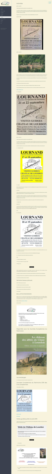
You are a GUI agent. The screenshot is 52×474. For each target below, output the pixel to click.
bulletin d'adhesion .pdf (19, 89)
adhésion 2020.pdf (24, 300)
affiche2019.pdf (18, 414)
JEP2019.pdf (18, 416)
